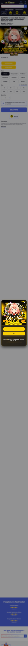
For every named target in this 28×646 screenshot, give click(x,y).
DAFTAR (14, 333)
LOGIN (14, 329)
